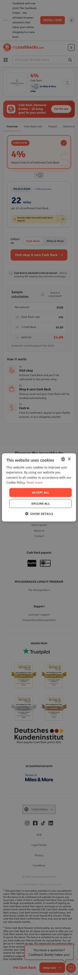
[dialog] (39, 487)
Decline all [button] (40, 503)
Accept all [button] (40, 492)
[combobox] (63, 459)
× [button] (69, 459)
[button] (39, 513)
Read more (34, 482)
